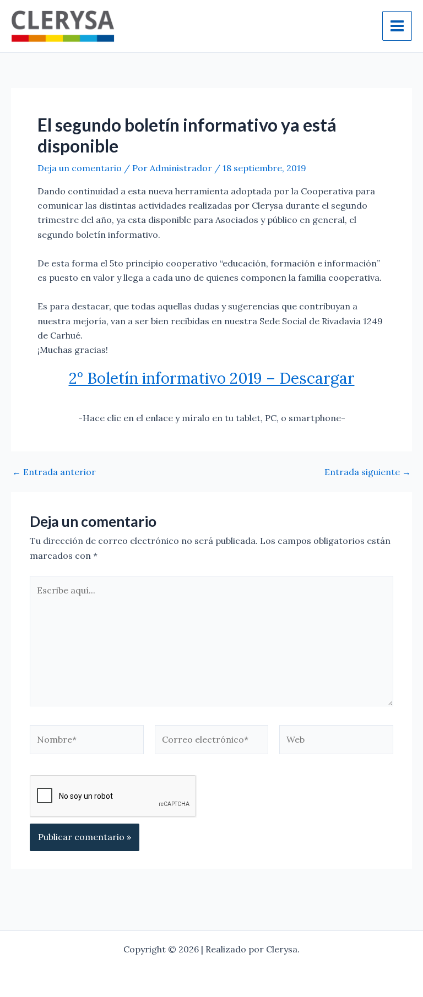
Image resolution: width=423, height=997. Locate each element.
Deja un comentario (79, 167)
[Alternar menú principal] (397, 26)
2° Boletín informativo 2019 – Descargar (212, 378)
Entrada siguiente (367, 471)
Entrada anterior (54, 471)
